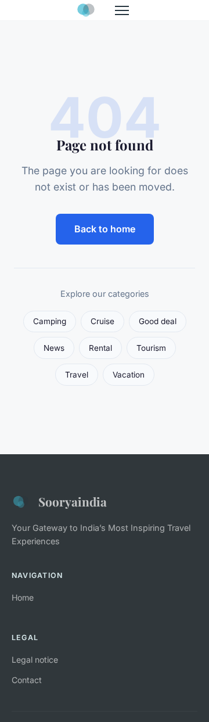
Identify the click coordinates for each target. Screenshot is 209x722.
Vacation (129, 374)
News (54, 348)
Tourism (151, 348)
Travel (76, 374)
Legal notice (35, 659)
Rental (100, 348)
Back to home (104, 229)
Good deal (157, 321)
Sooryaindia (72, 501)
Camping (49, 321)
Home (23, 597)
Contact (27, 680)
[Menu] (122, 10)
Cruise (102, 321)
